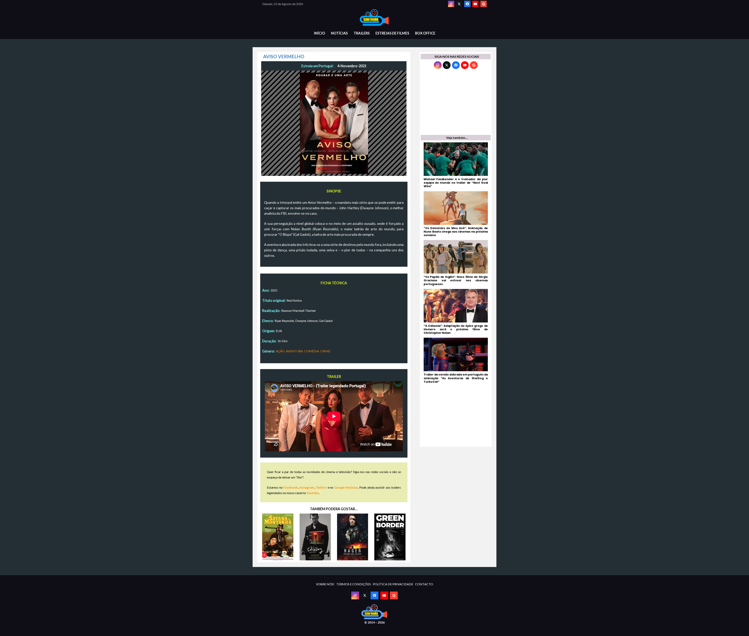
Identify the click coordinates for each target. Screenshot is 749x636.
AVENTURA (294, 351)
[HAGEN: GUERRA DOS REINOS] (352, 537)
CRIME (325, 351)
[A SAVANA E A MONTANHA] (277, 537)
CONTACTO (424, 584)
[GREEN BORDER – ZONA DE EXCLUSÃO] (390, 537)
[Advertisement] (456, 103)
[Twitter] (459, 4)
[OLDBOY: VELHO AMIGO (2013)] (315, 537)
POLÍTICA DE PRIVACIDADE (393, 584)
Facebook (290, 487)
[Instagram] (451, 4)
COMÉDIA (311, 351)
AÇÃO (280, 351)
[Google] (483, 4)
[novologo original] (374, 17)
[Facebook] (467, 4)
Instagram (306, 487)
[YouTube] (475, 4)
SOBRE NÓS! (325, 584)
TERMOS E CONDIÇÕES (353, 584)
